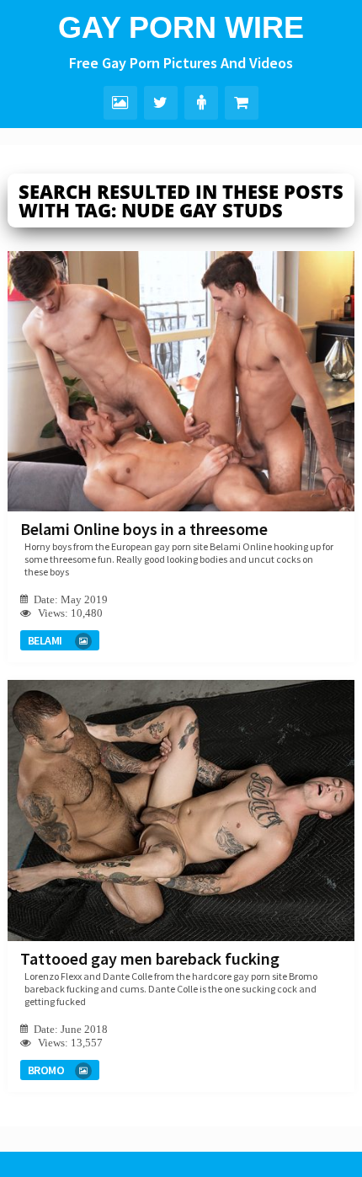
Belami (45, 640)
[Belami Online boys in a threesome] (181, 381)
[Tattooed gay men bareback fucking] (181, 810)
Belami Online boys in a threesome (144, 528)
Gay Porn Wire (181, 27)
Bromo (46, 1070)
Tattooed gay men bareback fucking (149, 958)
